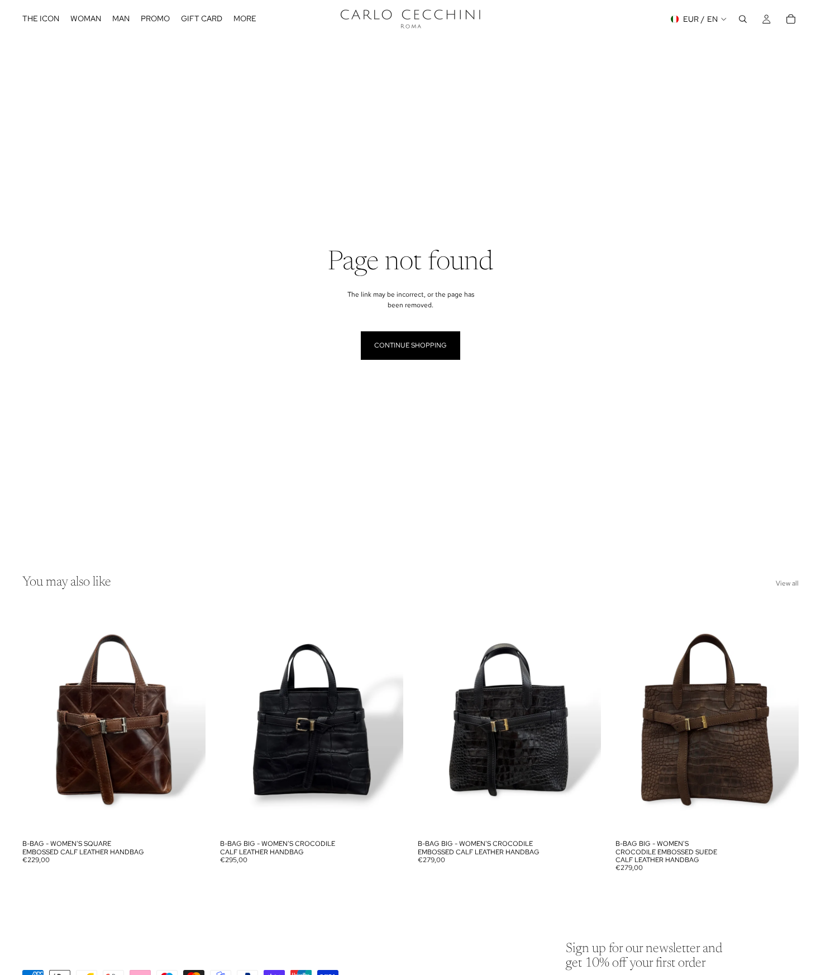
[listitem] (245, 19)
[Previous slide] (39, 719)
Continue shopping (410, 345)
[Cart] (791, 19)
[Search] (743, 19)
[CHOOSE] (188, 817)
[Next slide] (189, 719)
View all (787, 583)
